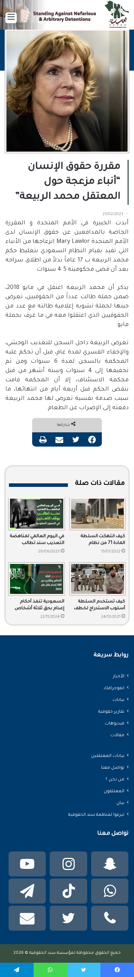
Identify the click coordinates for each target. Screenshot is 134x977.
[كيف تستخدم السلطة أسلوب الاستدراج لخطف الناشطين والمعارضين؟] (97, 579)
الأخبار (118, 676)
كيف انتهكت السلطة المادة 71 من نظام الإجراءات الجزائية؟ (102, 540)
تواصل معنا (112, 767)
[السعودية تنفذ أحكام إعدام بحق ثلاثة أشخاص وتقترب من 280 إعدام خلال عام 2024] (36, 579)
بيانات (118, 700)
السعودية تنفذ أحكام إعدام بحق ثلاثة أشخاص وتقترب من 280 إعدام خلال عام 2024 (39, 605)
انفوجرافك (114, 688)
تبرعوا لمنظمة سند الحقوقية (96, 815)
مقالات (117, 735)
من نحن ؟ (114, 779)
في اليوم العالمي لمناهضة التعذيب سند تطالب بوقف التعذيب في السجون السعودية (37, 540)
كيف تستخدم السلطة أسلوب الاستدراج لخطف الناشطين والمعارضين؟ (99, 605)
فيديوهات (114, 723)
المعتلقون (114, 791)
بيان (120, 803)
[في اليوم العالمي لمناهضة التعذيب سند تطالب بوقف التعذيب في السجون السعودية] (36, 514)
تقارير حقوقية (111, 711)
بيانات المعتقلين (107, 756)
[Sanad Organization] (67, 16)
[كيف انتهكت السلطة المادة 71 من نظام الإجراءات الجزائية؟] (97, 514)
